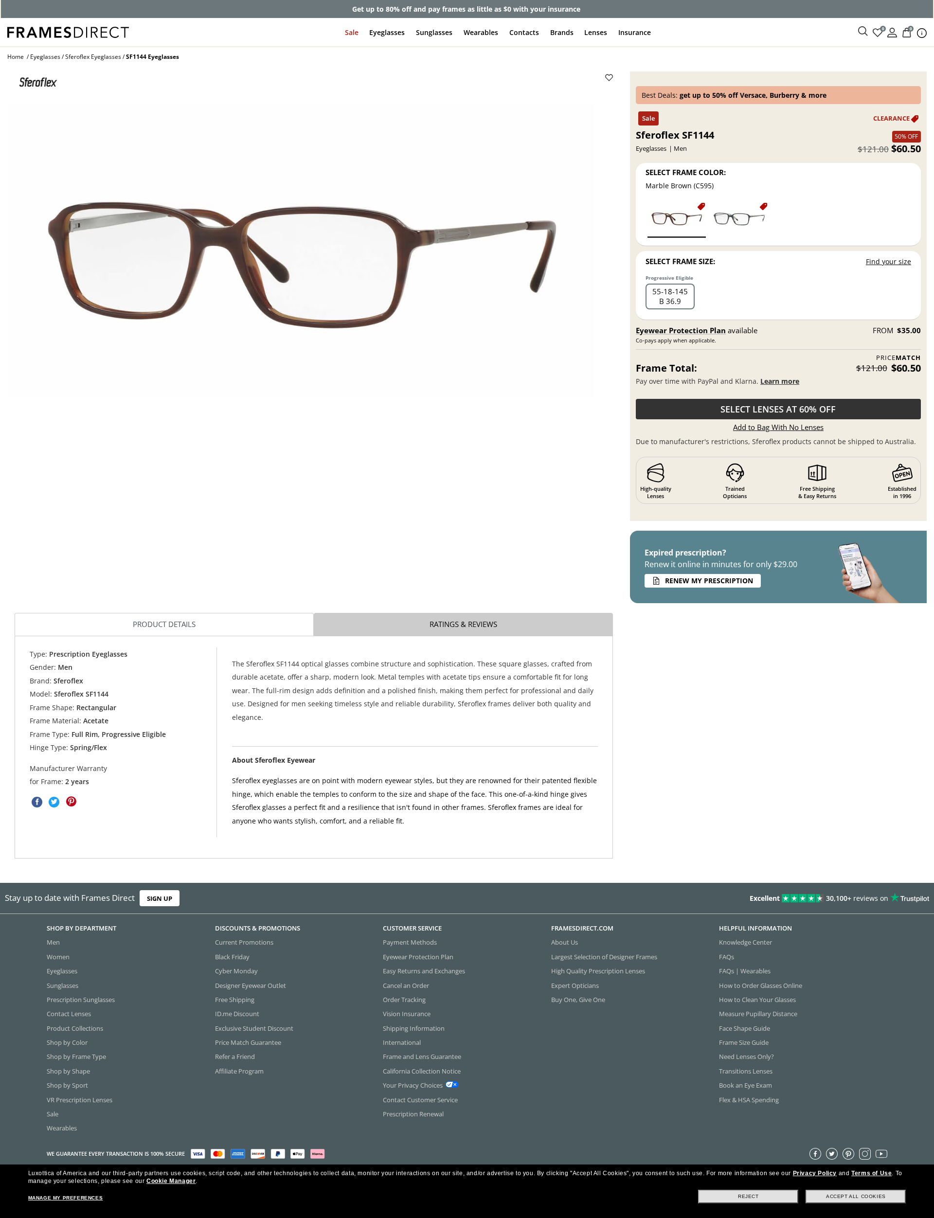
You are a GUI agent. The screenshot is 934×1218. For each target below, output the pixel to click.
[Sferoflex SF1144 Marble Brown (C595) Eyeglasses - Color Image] (676, 219)
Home (15, 57)
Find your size (888, 261)
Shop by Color (67, 1042)
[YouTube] (881, 1154)
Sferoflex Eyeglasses (93, 57)
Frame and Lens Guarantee (422, 1056)
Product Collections (75, 1028)
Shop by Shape (68, 1071)
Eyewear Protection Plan (681, 330)
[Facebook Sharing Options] (37, 802)
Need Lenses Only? (746, 1056)
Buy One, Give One (578, 999)
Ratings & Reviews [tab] (463, 624)
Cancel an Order (406, 985)
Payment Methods (410, 942)
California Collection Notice (422, 1071)
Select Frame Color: (686, 172)
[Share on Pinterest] (71, 802)
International (402, 1042)
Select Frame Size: (680, 261)
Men (53, 942)
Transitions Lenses (745, 1071)
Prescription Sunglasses (81, 999)
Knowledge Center (745, 942)
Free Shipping (234, 999)
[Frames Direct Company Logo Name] (68, 31)
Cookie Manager (171, 1181)
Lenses (595, 32)
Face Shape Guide (744, 1028)
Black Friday (232, 956)
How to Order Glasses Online (760, 985)
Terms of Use (871, 1173)
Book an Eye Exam (745, 1085)
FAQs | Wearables (745, 971)
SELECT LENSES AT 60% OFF (778, 409)
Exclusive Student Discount (254, 1028)
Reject (748, 1196)
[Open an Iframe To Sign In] (892, 31)
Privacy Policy (815, 1173)
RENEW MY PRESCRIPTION (709, 580)
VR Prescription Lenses (79, 1099)
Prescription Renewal (413, 1114)
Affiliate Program (239, 1071)
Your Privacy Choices (413, 1085)
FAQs (726, 956)
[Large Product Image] (300, 250)
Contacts (524, 32)
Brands (562, 32)
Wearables (481, 32)
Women (58, 956)
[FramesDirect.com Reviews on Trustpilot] (736, 898)
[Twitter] (832, 1154)
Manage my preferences (65, 1197)
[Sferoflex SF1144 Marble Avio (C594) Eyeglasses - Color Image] (739, 219)
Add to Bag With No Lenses (778, 427)
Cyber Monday (236, 971)
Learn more (779, 381)
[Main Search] (863, 31)
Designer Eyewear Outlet (250, 985)
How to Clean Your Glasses (757, 999)
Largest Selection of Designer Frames (604, 956)
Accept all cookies (856, 1196)
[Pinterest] (848, 1154)
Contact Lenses (69, 1013)
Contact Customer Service (420, 1099)
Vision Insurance (407, 1013)
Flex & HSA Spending (749, 1099)
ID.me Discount (237, 1013)
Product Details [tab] (164, 624)
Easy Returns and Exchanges (424, 971)
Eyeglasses (387, 32)
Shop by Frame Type (76, 1056)
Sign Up (159, 898)
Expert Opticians (575, 985)
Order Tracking (404, 999)
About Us (564, 942)
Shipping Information (414, 1028)
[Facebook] (815, 1154)
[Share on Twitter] (54, 802)
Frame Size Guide (744, 1042)
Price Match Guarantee (248, 1042)
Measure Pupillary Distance (758, 1013)
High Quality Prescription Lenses (598, 971)
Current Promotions (244, 942)
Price (898, 358)
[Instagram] (865, 1154)
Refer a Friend (235, 1056)
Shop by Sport (67, 1085)
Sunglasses (434, 32)
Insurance (634, 32)
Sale (352, 32)
